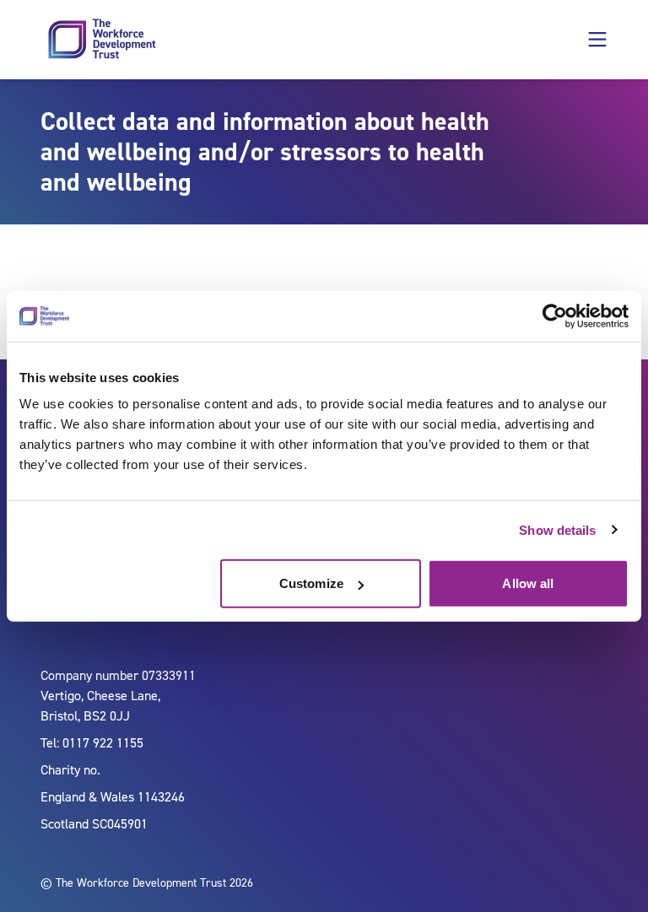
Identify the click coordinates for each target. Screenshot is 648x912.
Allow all (528, 583)
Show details (557, 529)
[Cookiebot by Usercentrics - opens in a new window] (555, 315)
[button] (597, 40)
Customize (311, 583)
